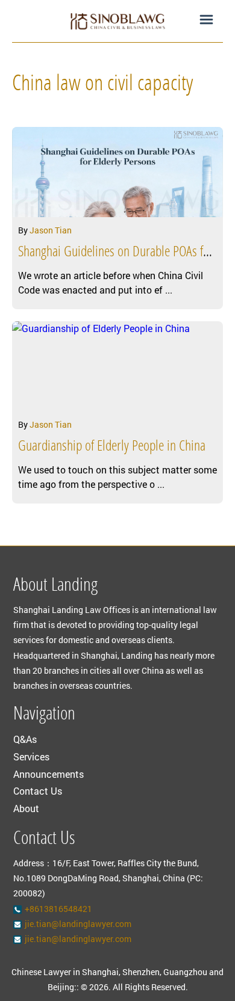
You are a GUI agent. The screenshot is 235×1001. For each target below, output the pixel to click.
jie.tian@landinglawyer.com (78, 923)
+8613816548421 (58, 908)
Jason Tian (51, 230)
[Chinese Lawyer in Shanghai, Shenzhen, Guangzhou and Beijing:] (117, 21)
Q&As (25, 739)
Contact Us (37, 790)
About (26, 808)
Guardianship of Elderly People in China (111, 447)
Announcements (48, 774)
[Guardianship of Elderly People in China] (117, 366)
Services (31, 756)
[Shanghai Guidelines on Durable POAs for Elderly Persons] (117, 172)
